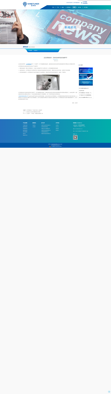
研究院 (79, 7)
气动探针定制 (25, 125)
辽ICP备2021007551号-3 (55, 145)
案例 (63, 7)
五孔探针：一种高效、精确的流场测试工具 (34, 113)
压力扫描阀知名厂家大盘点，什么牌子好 (86, 92)
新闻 (74, 7)
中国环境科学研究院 (44, 126)
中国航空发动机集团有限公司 (46, 130)
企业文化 (57, 126)
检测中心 (24, 133)
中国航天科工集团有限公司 (45, 128)
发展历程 (57, 128)
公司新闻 (30, 50)
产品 (58, 7)
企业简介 (57, 125)
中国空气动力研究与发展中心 (46, 125)
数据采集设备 (25, 126)
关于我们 (86, 7)
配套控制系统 (25, 130)
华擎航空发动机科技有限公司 (46, 133)
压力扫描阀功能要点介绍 (83, 88)
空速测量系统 (25, 128)
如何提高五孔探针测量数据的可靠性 (33, 111)
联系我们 (57, 130)
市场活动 (35, 50)
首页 (53, 7)
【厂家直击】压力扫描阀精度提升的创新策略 (86, 95)
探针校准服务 (25, 131)
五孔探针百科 (81, 90)
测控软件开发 (25, 135)
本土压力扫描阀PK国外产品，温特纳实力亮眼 (86, 97)
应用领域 (68, 7)
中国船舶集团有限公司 (44, 131)
